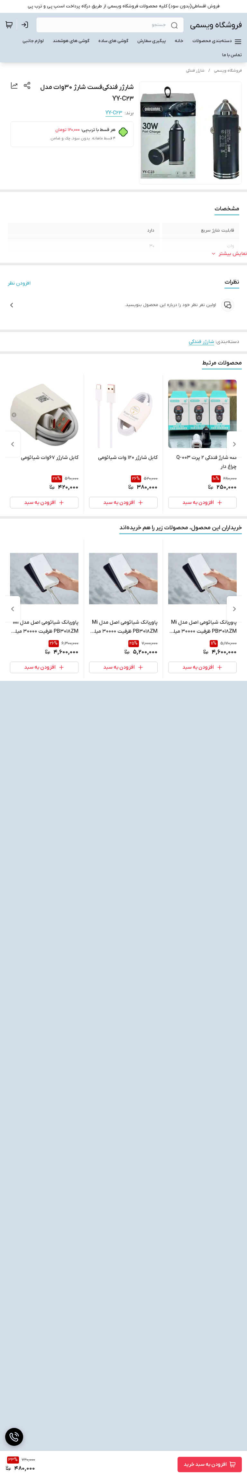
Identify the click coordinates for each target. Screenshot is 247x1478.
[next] (12, 444)
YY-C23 (113, 113)
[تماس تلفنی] (14, 1437)
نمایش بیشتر (233, 254)
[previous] (234, 444)
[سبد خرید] (9, 25)
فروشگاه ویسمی (216, 25)
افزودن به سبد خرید (205, 1464)
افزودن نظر (19, 283)
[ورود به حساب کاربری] (26, 24)
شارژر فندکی (195, 70)
